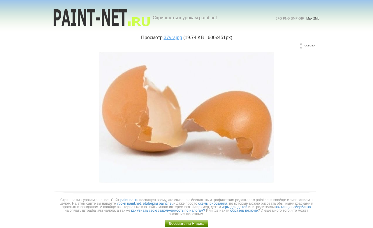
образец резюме (244, 210)
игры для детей (234, 207)
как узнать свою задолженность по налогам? (168, 210)
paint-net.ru (129, 200)
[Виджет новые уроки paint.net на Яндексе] (186, 226)
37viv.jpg (173, 37)
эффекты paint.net (157, 203)
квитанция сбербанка (293, 207)
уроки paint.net (129, 203)
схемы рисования (212, 203)
